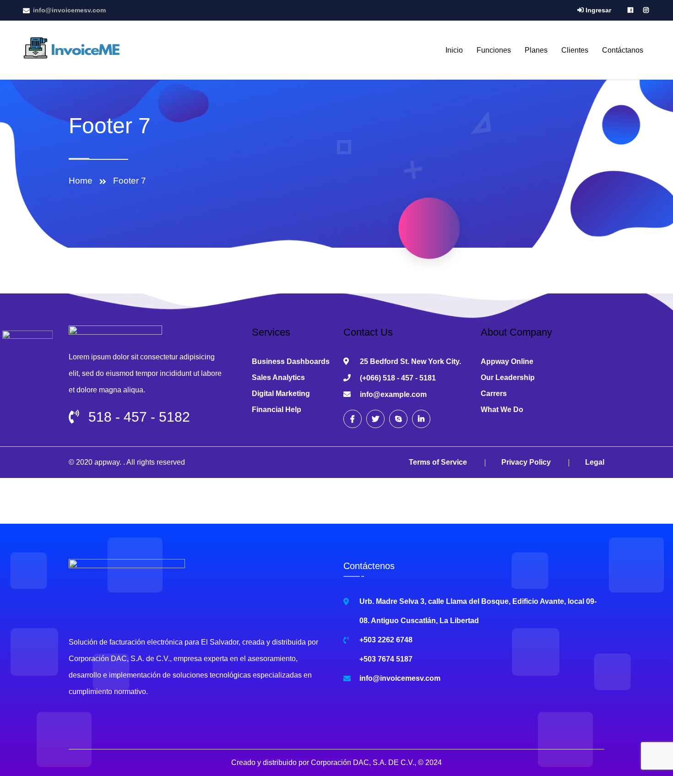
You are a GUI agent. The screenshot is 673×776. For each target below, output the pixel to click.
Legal (594, 462)
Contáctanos (622, 50)
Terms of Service (438, 462)
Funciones (494, 50)
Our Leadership (508, 377)
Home (83, 180)
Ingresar (597, 10)
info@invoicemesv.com (69, 10)
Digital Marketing (281, 393)
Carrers (494, 393)
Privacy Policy (526, 462)
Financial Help (276, 409)
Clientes (574, 50)
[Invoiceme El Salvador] (74, 50)
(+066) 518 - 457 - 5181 (398, 378)
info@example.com (393, 394)
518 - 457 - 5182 (139, 416)
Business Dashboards (291, 361)
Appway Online (507, 361)
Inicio (454, 50)
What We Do (502, 409)
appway (106, 462)
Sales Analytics (278, 377)
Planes (536, 50)
